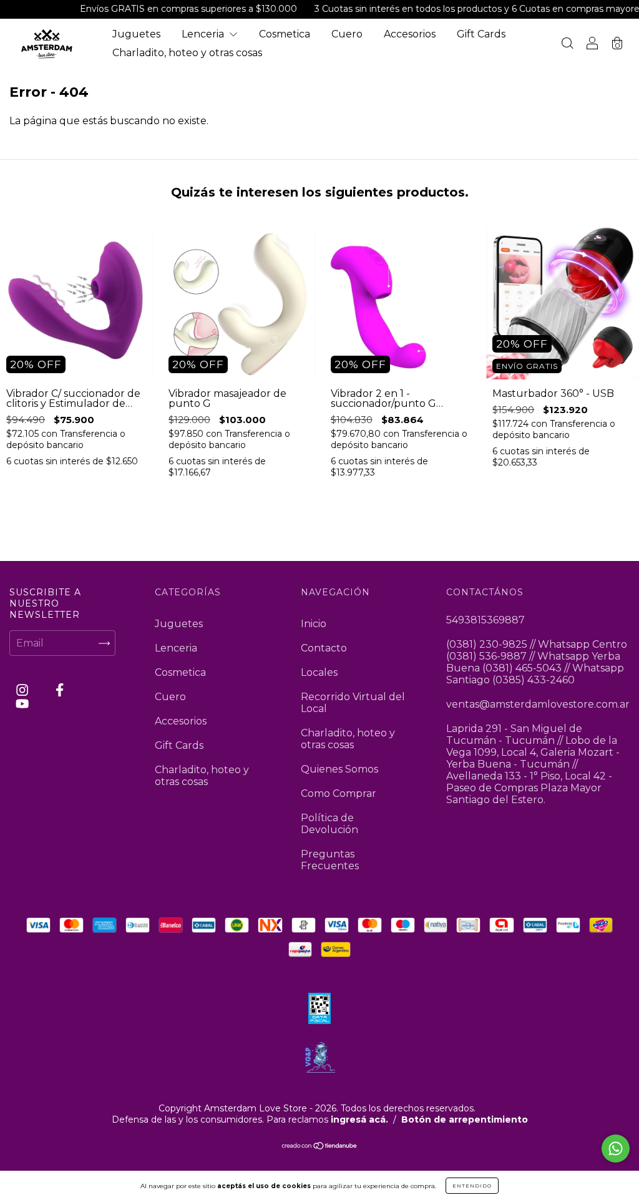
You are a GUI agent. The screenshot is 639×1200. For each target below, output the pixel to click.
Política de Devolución (329, 824)
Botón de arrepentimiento (464, 1119)
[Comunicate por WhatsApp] (616, 1148)
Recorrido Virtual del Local (353, 703)
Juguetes (136, 34)
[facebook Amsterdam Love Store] (59, 690)
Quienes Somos (339, 769)
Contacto (324, 648)
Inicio (313, 624)
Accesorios (410, 34)
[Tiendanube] (320, 1146)
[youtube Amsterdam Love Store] (22, 704)
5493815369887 (485, 620)
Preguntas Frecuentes (330, 860)
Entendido (472, 1186)
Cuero (347, 34)
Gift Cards (481, 34)
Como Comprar (338, 793)
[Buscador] (567, 45)
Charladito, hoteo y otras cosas (187, 53)
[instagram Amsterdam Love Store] (23, 690)
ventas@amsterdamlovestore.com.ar (538, 704)
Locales (319, 672)
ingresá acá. (359, 1119)
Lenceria (204, 34)
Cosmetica (284, 34)
